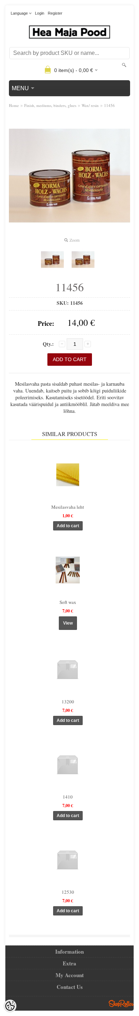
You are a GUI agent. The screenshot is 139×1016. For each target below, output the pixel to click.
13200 (68, 701)
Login (39, 13)
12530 (68, 892)
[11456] (52, 259)
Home (14, 105)
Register (55, 13)
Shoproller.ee (121, 1003)
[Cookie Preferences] (10, 1006)
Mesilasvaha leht (67, 507)
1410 (68, 797)
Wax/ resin (90, 105)
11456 (109, 105)
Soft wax (68, 602)
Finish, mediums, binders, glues (50, 105)
